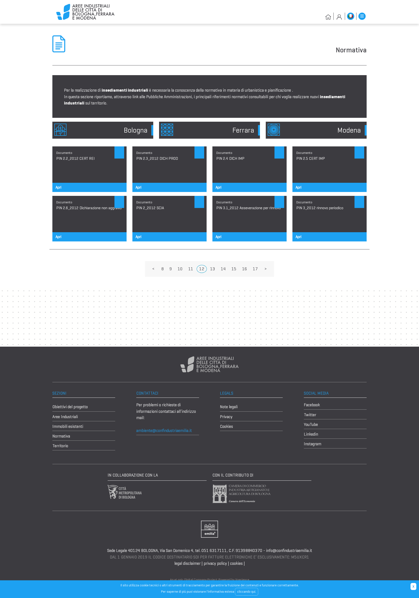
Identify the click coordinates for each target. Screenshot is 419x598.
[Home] (85, 11)
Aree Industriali (65, 416)
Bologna (135, 130)
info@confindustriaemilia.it (289, 550)
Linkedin (311, 434)
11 (190, 268)
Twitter (310, 414)
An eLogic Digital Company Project (194, 579)
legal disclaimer (187, 563)
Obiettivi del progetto (70, 406)
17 (255, 268)
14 (223, 268)
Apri (58, 187)
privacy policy (215, 563)
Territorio (60, 445)
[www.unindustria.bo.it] (209, 529)
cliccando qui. (246, 591)
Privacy (226, 416)
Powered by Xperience (233, 579)
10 (180, 268)
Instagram (312, 444)
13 (212, 268)
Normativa (61, 436)
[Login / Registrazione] (339, 16)
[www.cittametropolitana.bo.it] (125, 491)
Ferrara (243, 130)
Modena (349, 130)
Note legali (229, 406)
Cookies (226, 426)
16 (244, 268)
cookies (236, 563)
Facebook (312, 404)
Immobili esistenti (67, 426)
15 (234, 268)
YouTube (311, 424)
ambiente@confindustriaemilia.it (164, 430)
